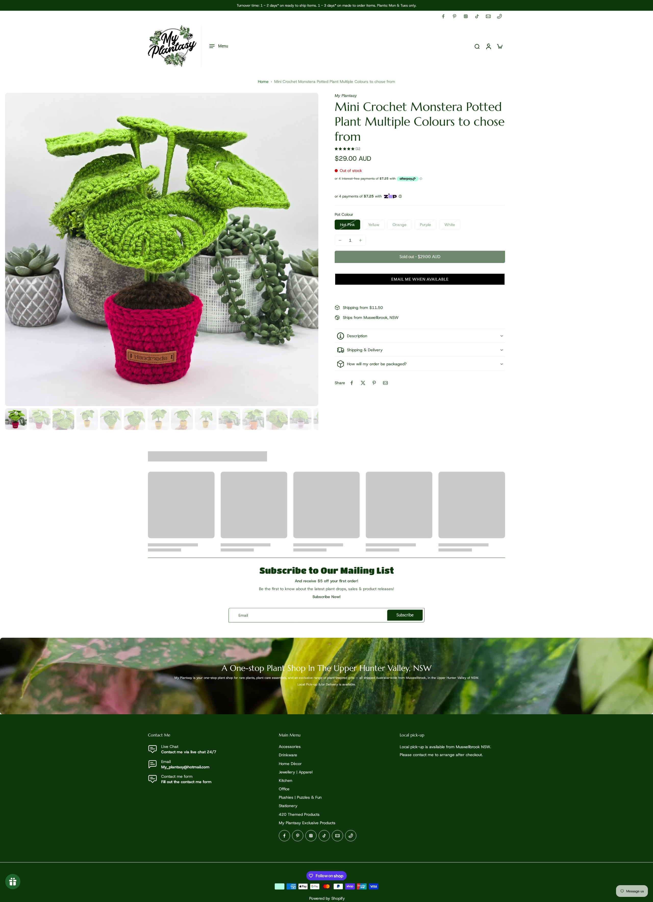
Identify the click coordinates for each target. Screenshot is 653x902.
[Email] (488, 16)
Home (263, 81)
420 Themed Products (299, 814)
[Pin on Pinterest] (374, 383)
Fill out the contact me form (186, 781)
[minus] (340, 240)
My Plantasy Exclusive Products (307, 822)
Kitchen (285, 780)
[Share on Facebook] (351, 383)
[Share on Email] (385, 383)
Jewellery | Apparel (295, 772)
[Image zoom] (161, 249)
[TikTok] (477, 16)
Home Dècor (290, 763)
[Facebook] (443, 16)
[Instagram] (465, 16)
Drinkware (288, 755)
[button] (420, 257)
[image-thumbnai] (16, 419)
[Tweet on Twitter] (363, 383)
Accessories (290, 746)
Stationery (288, 806)
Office (284, 789)
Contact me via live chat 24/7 (188, 752)
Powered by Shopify (327, 898)
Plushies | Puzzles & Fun (300, 797)
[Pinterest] (454, 16)
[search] (477, 46)
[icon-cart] (499, 46)
